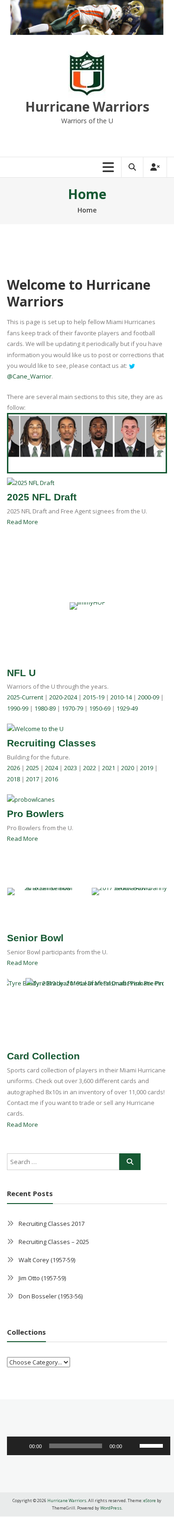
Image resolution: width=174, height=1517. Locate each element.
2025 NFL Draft (42, 497)
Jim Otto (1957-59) (42, 1278)
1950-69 (99, 708)
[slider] (153, 1445)
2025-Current (25, 697)
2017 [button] (32, 779)
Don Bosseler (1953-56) (51, 1296)
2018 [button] (13, 779)
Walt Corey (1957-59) (47, 1260)
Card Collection (43, 1056)
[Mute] (132, 1445)
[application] (88, 1446)
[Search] (130, 1161)
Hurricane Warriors (87, 106)
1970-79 (72, 708)
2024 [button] (51, 768)
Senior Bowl (35, 937)
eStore (149, 1500)
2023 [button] (70, 768)
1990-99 (17, 708)
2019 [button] (146, 768)
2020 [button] (127, 768)
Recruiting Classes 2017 (51, 1223)
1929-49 (127, 708)
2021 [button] (108, 768)
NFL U (21, 672)
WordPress (111, 1508)
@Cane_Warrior (29, 376)
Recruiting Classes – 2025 (54, 1242)
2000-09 (148, 697)
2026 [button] (13, 768)
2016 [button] (51, 779)
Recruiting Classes (51, 743)
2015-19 (93, 697)
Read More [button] (22, 522)
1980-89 (45, 708)
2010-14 (121, 697)
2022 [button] (89, 768)
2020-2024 (63, 697)
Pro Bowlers (35, 813)
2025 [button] (32, 768)
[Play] (19, 1445)
